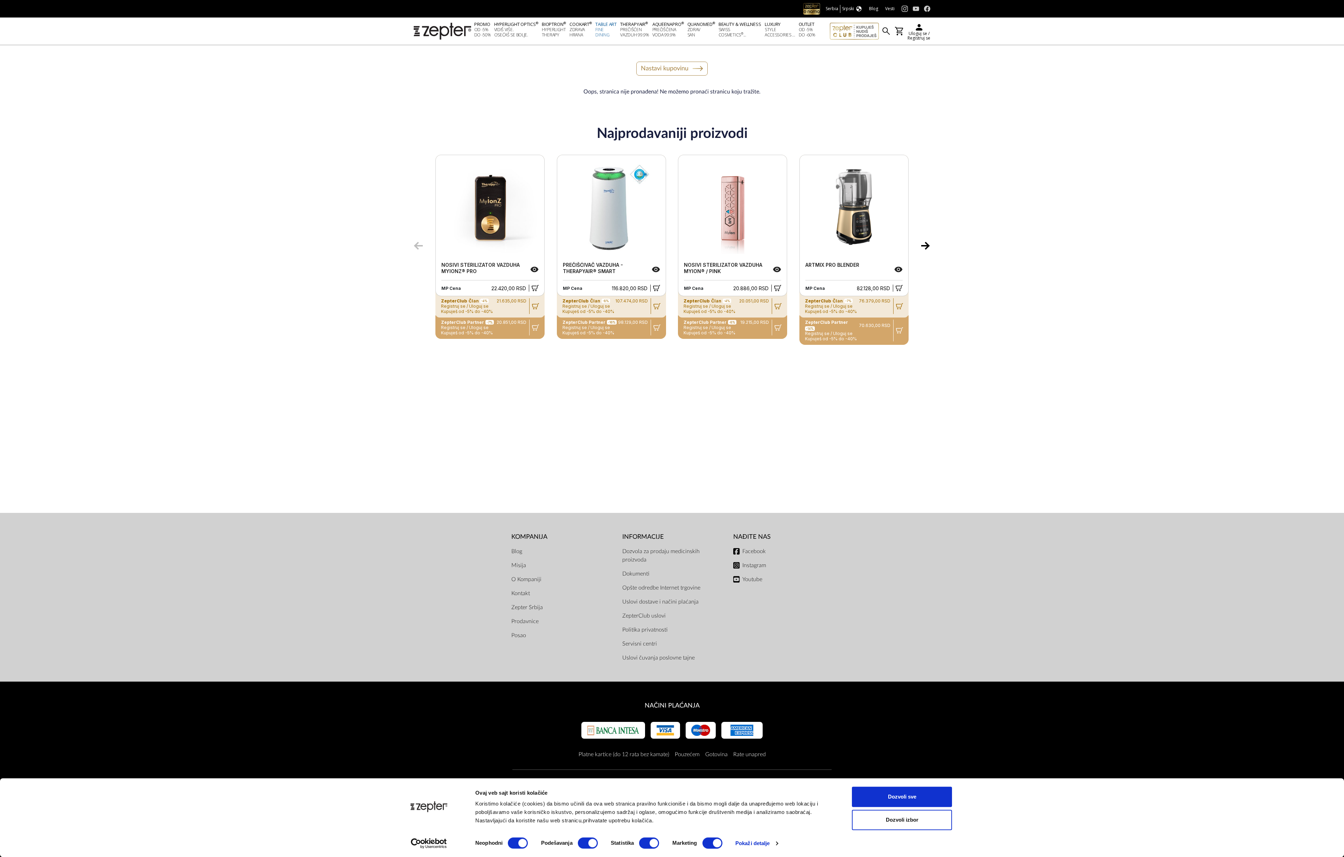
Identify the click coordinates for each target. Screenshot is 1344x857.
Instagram (754, 565)
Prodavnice (525, 621)
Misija (518, 565)
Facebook (754, 551)
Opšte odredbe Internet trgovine (661, 588)
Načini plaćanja (672, 706)
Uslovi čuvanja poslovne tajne (658, 658)
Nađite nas (752, 537)
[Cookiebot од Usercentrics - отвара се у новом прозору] (429, 843)
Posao (518, 635)
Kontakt (520, 593)
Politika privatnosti (644, 630)
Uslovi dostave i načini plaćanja (660, 602)
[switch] (588, 843)
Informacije (643, 537)
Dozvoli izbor (902, 820)
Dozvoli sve (902, 797)
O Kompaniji (526, 579)
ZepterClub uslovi (644, 616)
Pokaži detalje (752, 843)
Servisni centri (639, 644)
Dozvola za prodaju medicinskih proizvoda (661, 556)
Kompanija (529, 537)
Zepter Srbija (527, 607)
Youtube (752, 579)
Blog (516, 551)
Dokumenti (635, 574)
